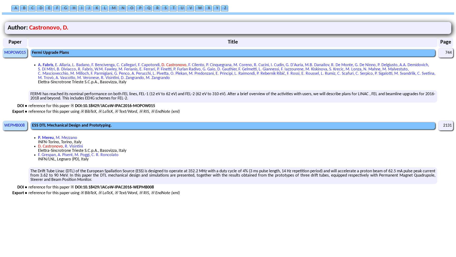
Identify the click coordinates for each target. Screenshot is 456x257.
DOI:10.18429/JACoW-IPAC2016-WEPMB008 (114, 187)
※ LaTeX (105, 111)
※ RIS (144, 111)
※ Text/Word (125, 111)
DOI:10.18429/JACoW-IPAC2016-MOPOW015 (115, 106)
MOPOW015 (15, 52)
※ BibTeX (88, 111)
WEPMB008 (14, 125)
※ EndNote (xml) (165, 111)
